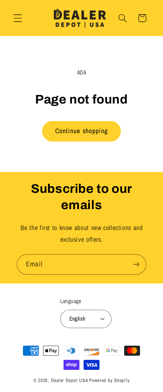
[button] (17, 18)
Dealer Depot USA (69, 380)
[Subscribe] (136, 264)
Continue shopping (81, 130)
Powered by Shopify (109, 380)
